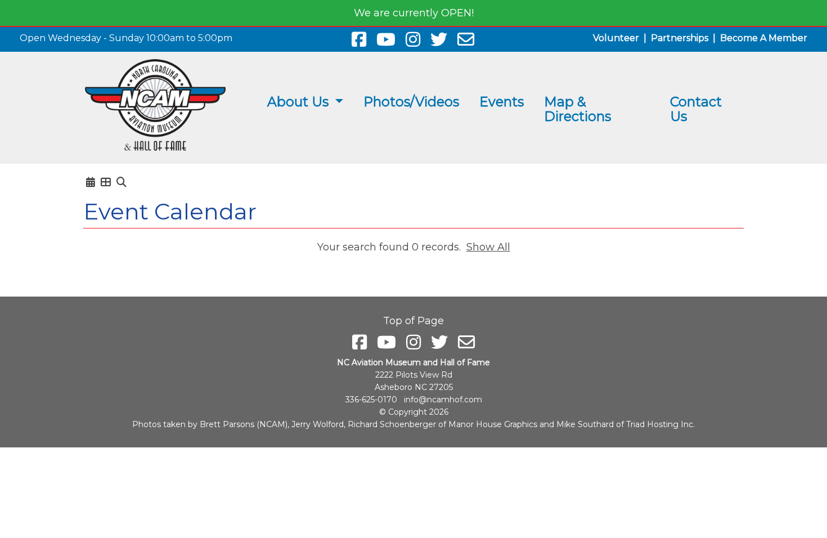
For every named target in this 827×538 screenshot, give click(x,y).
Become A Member (763, 38)
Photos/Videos (411, 101)
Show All (488, 247)
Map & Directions (577, 108)
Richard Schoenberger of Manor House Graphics (442, 424)
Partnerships (679, 38)
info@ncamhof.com (443, 399)
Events (501, 101)
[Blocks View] (106, 182)
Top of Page (413, 321)
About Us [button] (299, 101)
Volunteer (616, 38)
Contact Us (696, 108)
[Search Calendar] (121, 182)
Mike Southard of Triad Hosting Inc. (625, 424)
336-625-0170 (371, 399)
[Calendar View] (90, 182)
